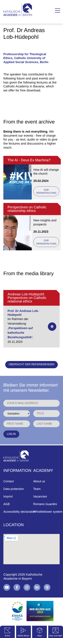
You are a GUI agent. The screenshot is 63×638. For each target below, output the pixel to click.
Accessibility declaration (19, 511)
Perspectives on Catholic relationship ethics (27, 209)
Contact (8, 481)
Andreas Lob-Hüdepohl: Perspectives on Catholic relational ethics (27, 297)
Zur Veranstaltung (46, 191)
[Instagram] (27, 587)
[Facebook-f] (16, 587)
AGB (6, 504)
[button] (57, 11)
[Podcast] (47, 587)
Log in (11, 434)
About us (39, 481)
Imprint (8, 496)
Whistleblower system (47, 511)
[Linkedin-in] (37, 587)
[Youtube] (6, 587)
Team (37, 489)
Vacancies (40, 496)
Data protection (13, 489)
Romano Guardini (45, 504)
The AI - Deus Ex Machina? (29, 160)
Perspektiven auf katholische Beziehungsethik (20, 332)
